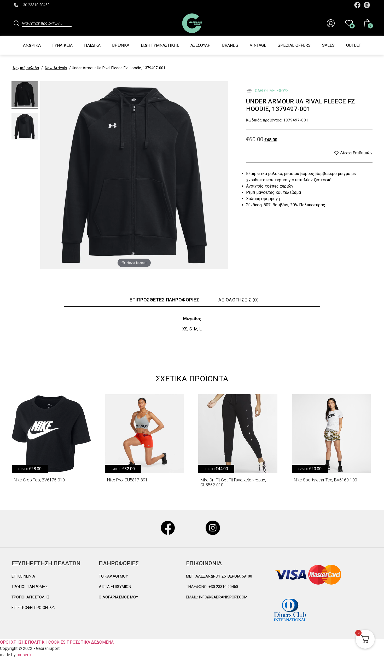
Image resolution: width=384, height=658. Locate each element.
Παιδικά (92, 45)
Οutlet (353, 45)
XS (185, 329)
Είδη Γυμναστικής (160, 45)
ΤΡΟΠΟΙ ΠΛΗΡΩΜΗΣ (29, 586)
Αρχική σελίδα (26, 68)
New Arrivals (56, 68)
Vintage (258, 45)
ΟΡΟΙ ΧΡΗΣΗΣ (13, 642)
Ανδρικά (32, 45)
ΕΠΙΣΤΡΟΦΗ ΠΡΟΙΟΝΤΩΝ (33, 607)
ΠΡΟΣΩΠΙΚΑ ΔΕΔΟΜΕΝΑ (90, 642)
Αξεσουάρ (200, 45)
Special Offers (294, 45)
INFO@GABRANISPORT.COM (222, 597)
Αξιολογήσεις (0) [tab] (238, 299)
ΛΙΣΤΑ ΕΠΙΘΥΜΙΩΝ (115, 586)
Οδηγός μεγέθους (271, 91)
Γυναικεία (62, 45)
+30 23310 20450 (35, 5)
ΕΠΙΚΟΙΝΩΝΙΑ (23, 576)
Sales (328, 45)
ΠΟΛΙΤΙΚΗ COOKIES (47, 642)
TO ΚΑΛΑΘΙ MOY (113, 576)
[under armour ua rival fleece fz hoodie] (24, 95)
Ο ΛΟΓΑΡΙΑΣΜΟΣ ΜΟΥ (118, 597)
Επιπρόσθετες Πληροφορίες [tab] (164, 299)
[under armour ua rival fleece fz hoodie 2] (24, 127)
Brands (230, 45)
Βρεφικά (120, 45)
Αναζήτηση (16, 23)
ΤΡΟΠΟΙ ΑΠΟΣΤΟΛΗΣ (30, 597)
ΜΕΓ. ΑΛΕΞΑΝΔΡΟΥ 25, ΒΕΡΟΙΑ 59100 (219, 576)
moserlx (24, 654)
